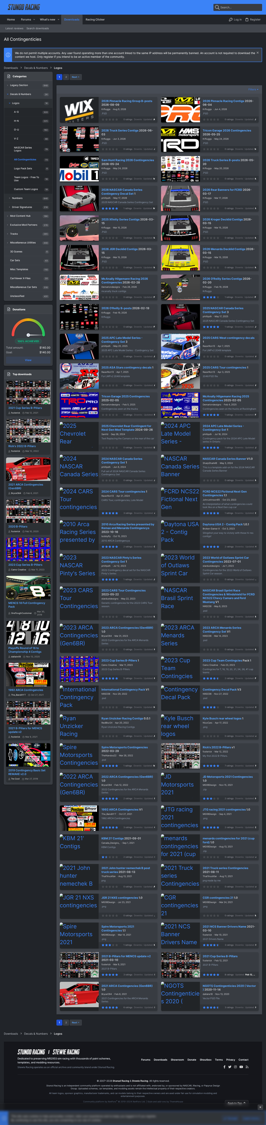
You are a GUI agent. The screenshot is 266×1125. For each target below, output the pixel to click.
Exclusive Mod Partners (23, 224)
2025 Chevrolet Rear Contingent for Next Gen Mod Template (126, 428)
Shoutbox (205, 1059)
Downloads (160, 1059)
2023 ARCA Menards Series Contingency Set (222, 629)
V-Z (16, 138)
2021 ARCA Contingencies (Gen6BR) (127, 986)
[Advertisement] (133, 1113)
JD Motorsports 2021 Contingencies (228, 777)
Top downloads (22, 374)
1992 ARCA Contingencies (25, 690)
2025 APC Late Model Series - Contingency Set (122, 340)
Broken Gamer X (211, 528)
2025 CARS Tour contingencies (224, 367)
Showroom (177, 1059)
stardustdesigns (211, 566)
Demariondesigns (110, 287)
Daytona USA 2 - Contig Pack (223, 524)
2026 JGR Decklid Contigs (119, 249)
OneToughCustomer (21, 613)
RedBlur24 (106, 722)
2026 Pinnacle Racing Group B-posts (126, 101)
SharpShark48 (210, 463)
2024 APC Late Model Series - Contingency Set (223, 428)
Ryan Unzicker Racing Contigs (122, 718)
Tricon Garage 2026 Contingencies (227, 130)
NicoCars (207, 722)
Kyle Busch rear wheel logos (222, 718)
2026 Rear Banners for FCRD (222, 190)
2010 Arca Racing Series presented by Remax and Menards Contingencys (127, 526)
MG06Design (210, 785)
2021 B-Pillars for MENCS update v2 (126, 956)
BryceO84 (16, 493)
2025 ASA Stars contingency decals (126, 367)
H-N (16, 120)
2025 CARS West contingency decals (229, 338)
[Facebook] (224, 1067)
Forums (145, 1059)
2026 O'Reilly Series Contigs (222, 279)
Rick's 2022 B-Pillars (22, 446)
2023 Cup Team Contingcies (222, 660)
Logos (15, 103)
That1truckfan (108, 876)
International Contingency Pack (123, 689)
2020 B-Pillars (17, 526)
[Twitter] (229, 1067)
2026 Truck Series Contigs (119, 130)
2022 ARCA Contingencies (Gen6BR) (127, 777)
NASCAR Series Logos (23, 149)
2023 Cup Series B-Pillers (25, 564)
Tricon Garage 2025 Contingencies (125, 396)
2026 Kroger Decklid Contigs (223, 219)
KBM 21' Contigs (112, 838)
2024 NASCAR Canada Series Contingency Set (121, 460)
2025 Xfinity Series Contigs (120, 219)
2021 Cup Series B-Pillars (25, 407)
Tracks (14, 233)
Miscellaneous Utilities (23, 242)
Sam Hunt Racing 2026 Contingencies (127, 160)
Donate (192, 1059)
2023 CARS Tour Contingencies (123, 590)
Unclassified (17, 296)
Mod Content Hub (20, 215)
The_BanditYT (18, 694)
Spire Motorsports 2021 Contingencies (117, 928)
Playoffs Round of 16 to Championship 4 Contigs (24, 649)
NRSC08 (207, 606)
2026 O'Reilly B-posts (116, 308)
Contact (243, 1059)
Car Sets (15, 260)
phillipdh (106, 198)
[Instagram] (235, 1067)
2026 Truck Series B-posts (221, 160)
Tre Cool (15, 778)
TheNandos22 (108, 755)
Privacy (230, 1059)
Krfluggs (105, 109)
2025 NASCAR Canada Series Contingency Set (223, 310)
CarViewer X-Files (20, 278)
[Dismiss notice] (257, 53)
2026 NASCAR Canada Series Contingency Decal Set (121, 191)
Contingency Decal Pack (220, 689)
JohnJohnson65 (211, 499)
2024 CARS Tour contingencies (123, 491)
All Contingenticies (25, 159)
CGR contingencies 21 (218, 897)
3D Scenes (16, 251)
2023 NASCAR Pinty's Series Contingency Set (121, 559)
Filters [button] (252, 89)
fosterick (15, 412)
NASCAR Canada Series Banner (224, 459)
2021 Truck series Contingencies (225, 868)
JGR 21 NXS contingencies (119, 897)
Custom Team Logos (26, 189)
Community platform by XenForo (114, 1101)
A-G (16, 111)
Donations (19, 309)
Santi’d (104, 434)
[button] (34, 19)
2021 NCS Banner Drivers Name (224, 926)
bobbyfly (106, 536)
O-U (16, 129)
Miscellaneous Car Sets (23, 287)
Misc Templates (19, 269)
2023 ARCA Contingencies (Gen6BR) (127, 628)
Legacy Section (19, 85)
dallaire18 (16, 656)
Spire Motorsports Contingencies (124, 747)
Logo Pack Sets (23, 168)
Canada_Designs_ (110, 843)
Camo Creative (18, 569)
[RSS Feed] (247, 1067)
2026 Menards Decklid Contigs (224, 249)
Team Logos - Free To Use (26, 179)
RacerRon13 (209, 346)
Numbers (17, 198)
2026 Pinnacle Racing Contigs (223, 101)
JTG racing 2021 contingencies (224, 809)
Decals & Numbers (20, 94)
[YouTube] (241, 1067)
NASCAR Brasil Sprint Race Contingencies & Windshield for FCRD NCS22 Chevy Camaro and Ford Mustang (229, 596)
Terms (219, 1059)
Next (74, 76)
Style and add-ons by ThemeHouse (165, 1101)
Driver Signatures (22, 207)
